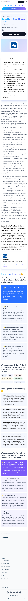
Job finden (21, 1)
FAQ (2, 546)
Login (2, 539)
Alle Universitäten (5, 578)
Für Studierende (5, 560)
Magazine (3, 555)
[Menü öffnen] (26, 2)
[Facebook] (8, 592)
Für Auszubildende (5, 566)
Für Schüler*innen (5, 563)
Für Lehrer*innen (5, 572)
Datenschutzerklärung (20, 598)
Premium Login (4, 587)
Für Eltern (3, 575)
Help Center (4, 584)
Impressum (3, 542)
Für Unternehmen (5, 569)
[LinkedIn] (20, 592)
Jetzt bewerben (14, 8)
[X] (17, 592)
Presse (2, 552)
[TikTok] (14, 592)
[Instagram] (11, 592)
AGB (2, 549)
